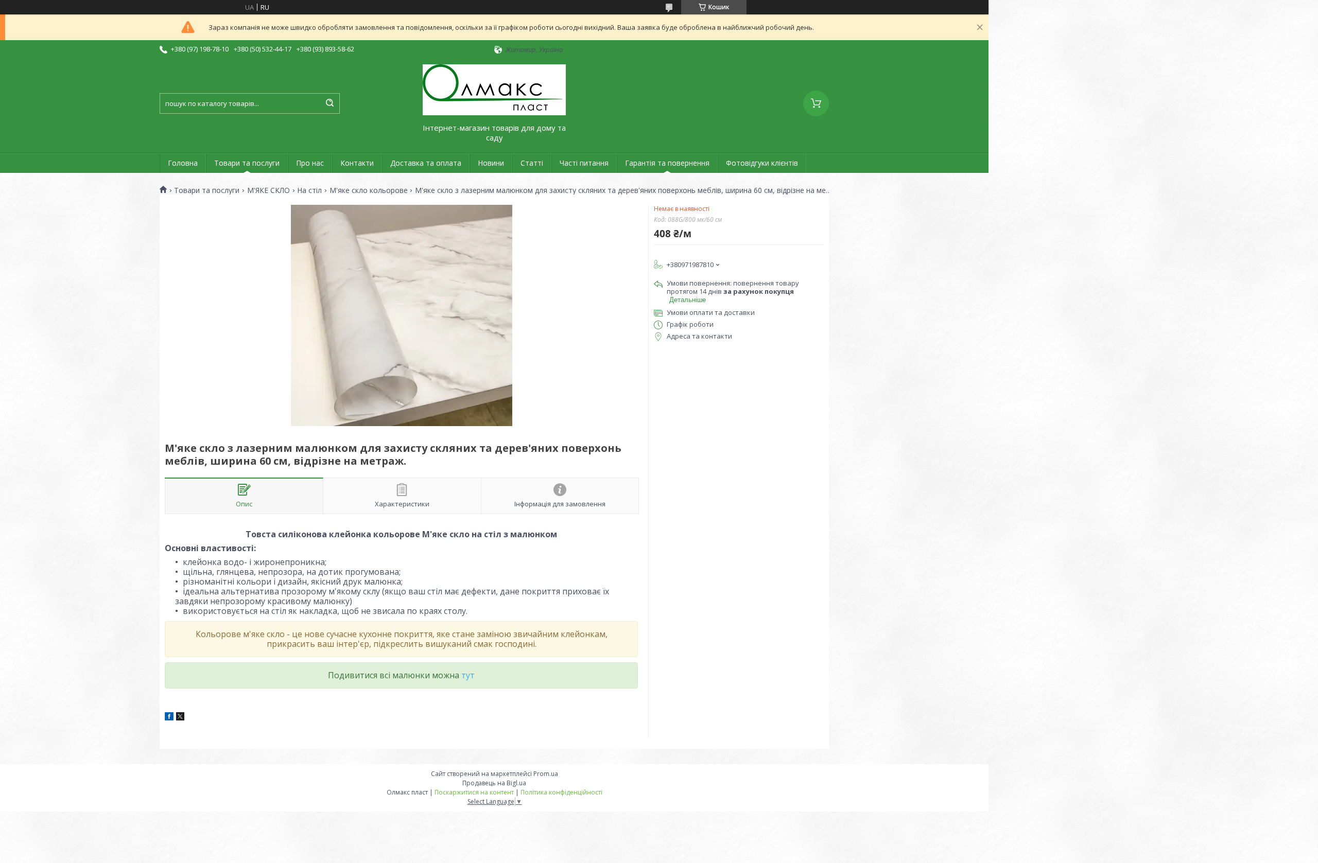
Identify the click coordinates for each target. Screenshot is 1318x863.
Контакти (357, 163)
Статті (532, 163)
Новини (491, 163)
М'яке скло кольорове (369, 190)
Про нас (310, 163)
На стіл (309, 190)
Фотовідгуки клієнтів (762, 163)
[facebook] (169, 718)
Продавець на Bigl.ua (494, 783)
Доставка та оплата (425, 163)
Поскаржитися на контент (474, 792)
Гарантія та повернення (667, 163)
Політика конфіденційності (561, 792)
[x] (180, 718)
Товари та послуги (247, 163)
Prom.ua (545, 773)
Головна (183, 163)
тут (468, 675)
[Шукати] (329, 103)
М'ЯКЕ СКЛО (268, 190)
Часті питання (584, 163)
